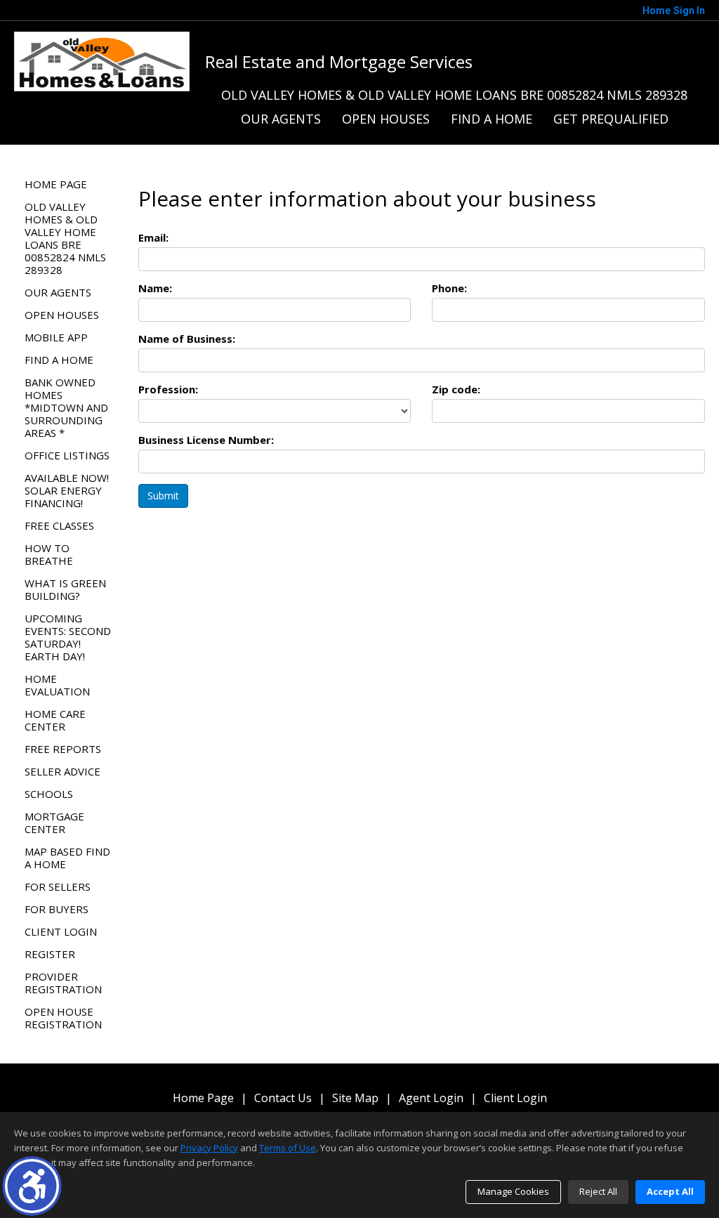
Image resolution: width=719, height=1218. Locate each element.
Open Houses (386, 118)
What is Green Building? (65, 589)
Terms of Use (287, 1147)
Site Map (355, 1098)
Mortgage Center (54, 822)
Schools (49, 794)
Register (50, 954)
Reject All (598, 1191)
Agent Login (431, 1098)
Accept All (670, 1191)
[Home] (102, 60)
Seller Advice (62, 771)
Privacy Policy (209, 1147)
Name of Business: (186, 338)
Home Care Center (55, 720)
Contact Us (283, 1098)
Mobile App (56, 337)
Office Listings (67, 455)
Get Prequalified (610, 118)
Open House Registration (63, 1017)
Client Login (61, 931)
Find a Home (491, 118)
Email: (153, 237)
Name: (155, 288)
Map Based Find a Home (67, 857)
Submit (163, 495)
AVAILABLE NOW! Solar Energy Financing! (67, 490)
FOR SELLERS (58, 886)
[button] (32, 1186)
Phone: (449, 288)
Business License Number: (206, 439)
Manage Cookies (513, 1191)
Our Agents (281, 118)
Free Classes (59, 525)
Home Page (56, 184)
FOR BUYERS (56, 909)
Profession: (168, 389)
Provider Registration (63, 982)
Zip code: (456, 389)
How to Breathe (49, 554)
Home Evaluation (57, 685)
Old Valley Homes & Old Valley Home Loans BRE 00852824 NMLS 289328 (454, 94)
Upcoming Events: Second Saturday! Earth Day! (68, 637)
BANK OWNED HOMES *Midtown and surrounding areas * (66, 407)
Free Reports (63, 749)
